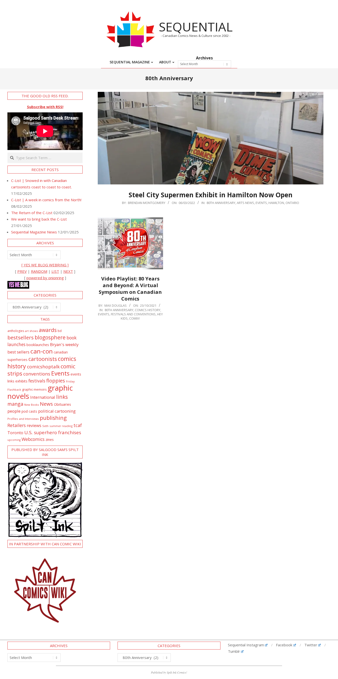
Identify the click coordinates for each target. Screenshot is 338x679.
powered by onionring (45, 277)
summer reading (60, 426)
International (42, 397)
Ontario (292, 203)
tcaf (77, 425)
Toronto (15, 432)
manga (15, 404)
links (62, 396)
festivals (36, 381)
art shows (31, 331)
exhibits (21, 381)
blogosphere (50, 337)
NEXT (68, 271)
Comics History (147, 310)
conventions (36, 374)
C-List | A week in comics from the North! (46, 199)
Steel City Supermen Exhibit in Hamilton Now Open (210, 194)
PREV (22, 271)
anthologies (15, 331)
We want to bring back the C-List (39, 219)
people (14, 411)
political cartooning (57, 411)
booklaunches (37, 344)
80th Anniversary (221, 203)
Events (261, 203)
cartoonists (42, 358)
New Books (31, 404)
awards (48, 329)
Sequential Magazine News (34, 231)
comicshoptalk (43, 366)
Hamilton (276, 203)
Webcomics (33, 439)
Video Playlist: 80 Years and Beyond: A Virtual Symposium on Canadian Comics (130, 288)
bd (60, 330)
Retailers (16, 425)
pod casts (29, 411)
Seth (45, 426)
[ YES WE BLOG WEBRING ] (45, 264)
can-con (41, 351)
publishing (53, 417)
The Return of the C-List (31, 212)
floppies (55, 380)
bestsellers (20, 337)
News (46, 403)
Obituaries (62, 404)
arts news (245, 203)
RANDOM (39, 271)
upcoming (14, 440)
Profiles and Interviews (23, 419)
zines (50, 439)
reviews (34, 425)
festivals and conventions (133, 314)
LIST (55, 271)
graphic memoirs (34, 389)
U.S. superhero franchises (52, 432)
